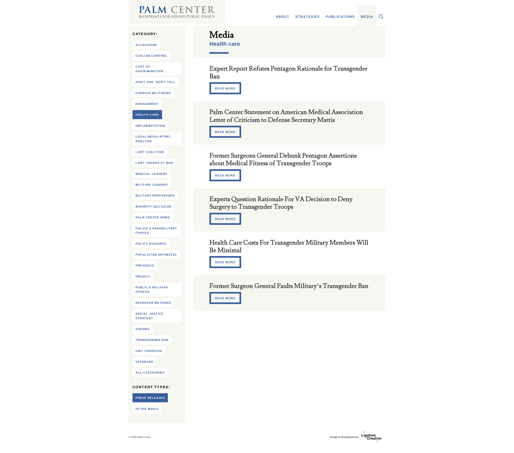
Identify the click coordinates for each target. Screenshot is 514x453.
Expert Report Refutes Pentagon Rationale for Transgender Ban (288, 72)
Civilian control (152, 55)
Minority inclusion (153, 206)
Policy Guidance (151, 243)
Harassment (147, 103)
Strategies (307, 16)
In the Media (147, 408)
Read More (225, 88)
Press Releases (150, 397)
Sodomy (143, 329)
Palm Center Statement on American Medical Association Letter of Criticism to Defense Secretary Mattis (286, 116)
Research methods (153, 302)
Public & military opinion (152, 289)
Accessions (146, 45)
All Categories (150, 372)
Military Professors (155, 195)
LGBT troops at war (154, 162)
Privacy (143, 276)
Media (367, 16)
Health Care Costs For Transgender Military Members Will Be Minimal (288, 246)
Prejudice (145, 265)
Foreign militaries (153, 93)
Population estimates (156, 254)
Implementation (150, 125)
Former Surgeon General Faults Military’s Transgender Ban (288, 286)
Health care (147, 114)
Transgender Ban (152, 340)
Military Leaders (152, 184)
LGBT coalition (150, 152)
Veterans (144, 361)
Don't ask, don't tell (156, 82)
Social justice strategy (149, 316)
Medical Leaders (151, 173)
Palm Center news (153, 217)
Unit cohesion (149, 351)
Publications (340, 16)
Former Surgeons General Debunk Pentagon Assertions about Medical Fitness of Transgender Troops (283, 159)
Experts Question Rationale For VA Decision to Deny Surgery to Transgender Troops (281, 203)
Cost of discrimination (149, 69)
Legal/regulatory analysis (153, 139)
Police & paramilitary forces (156, 230)
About (283, 16)
